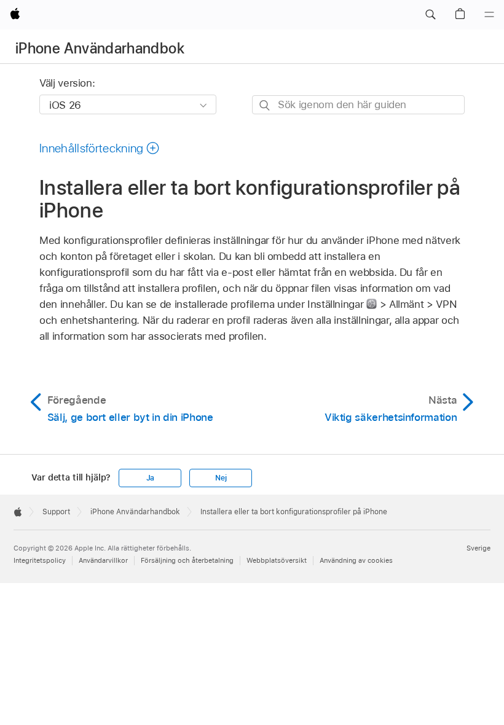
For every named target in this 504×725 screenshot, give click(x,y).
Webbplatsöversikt (276, 560)
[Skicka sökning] (265, 105)
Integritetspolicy (40, 560)
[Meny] (489, 14)
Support (56, 512)
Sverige (478, 548)
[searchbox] (358, 104)
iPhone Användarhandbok (99, 48)
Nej (220, 478)
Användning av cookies (356, 560)
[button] (430, 14)
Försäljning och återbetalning (187, 560)
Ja (150, 478)
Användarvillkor (103, 560)
